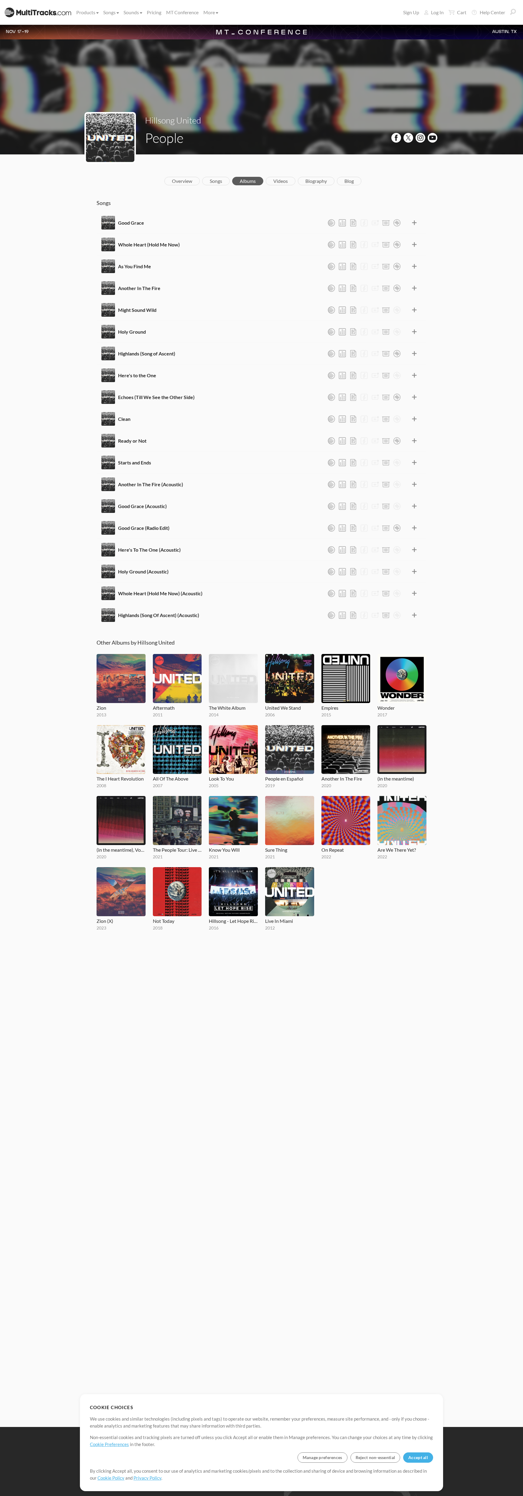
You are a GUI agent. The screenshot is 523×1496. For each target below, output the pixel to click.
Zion (101, 708)
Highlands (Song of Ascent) (146, 353)
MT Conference (182, 12)
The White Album (227, 708)
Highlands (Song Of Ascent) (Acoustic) (158, 615)
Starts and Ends (134, 462)
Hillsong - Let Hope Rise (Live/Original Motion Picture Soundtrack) (233, 921)
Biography (316, 181)
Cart (461, 12)
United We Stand (283, 708)
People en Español (284, 778)
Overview (182, 181)
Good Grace (131, 223)
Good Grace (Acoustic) (142, 506)
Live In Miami (279, 921)
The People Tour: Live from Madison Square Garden (177, 850)
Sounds (131, 12)
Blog (349, 181)
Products (85, 12)
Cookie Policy (110, 1478)
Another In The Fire (139, 288)
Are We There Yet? (396, 850)
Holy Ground (132, 332)
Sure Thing (276, 850)
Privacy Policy (147, 1478)
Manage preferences (322, 1457)
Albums (248, 181)
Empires (329, 708)
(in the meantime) (395, 778)
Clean (124, 419)
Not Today (163, 921)
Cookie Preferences (109, 1444)
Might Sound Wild (137, 310)
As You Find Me (134, 266)
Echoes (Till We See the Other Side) (156, 397)
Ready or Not (132, 441)
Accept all (418, 1457)
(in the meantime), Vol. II (121, 850)
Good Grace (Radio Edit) (143, 528)
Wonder (386, 708)
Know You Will (224, 850)
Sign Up (411, 12)
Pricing (154, 12)
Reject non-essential (375, 1457)
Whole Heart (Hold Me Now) (149, 244)
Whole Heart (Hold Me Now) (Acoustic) (160, 593)
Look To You (221, 778)
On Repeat (332, 850)
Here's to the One (137, 375)
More (209, 12)
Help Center (492, 12)
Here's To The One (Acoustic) (149, 550)
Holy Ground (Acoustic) (143, 571)
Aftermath (164, 708)
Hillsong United (173, 120)
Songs (109, 12)
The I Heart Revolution (120, 778)
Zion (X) (105, 921)
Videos (280, 181)
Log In (437, 12)
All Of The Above (170, 778)
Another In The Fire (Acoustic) (150, 484)
